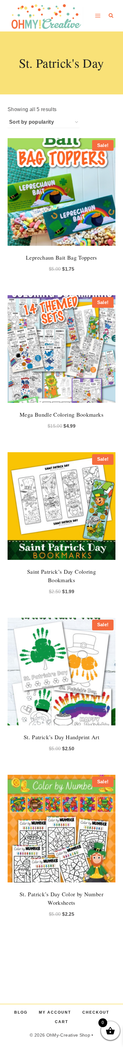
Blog (20, 1012)
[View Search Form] (111, 15)
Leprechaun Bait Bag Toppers (61, 257)
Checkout (95, 1012)
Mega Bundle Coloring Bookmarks (61, 414)
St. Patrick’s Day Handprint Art (61, 737)
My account (55, 1012)
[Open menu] (98, 15)
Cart (61, 1022)
